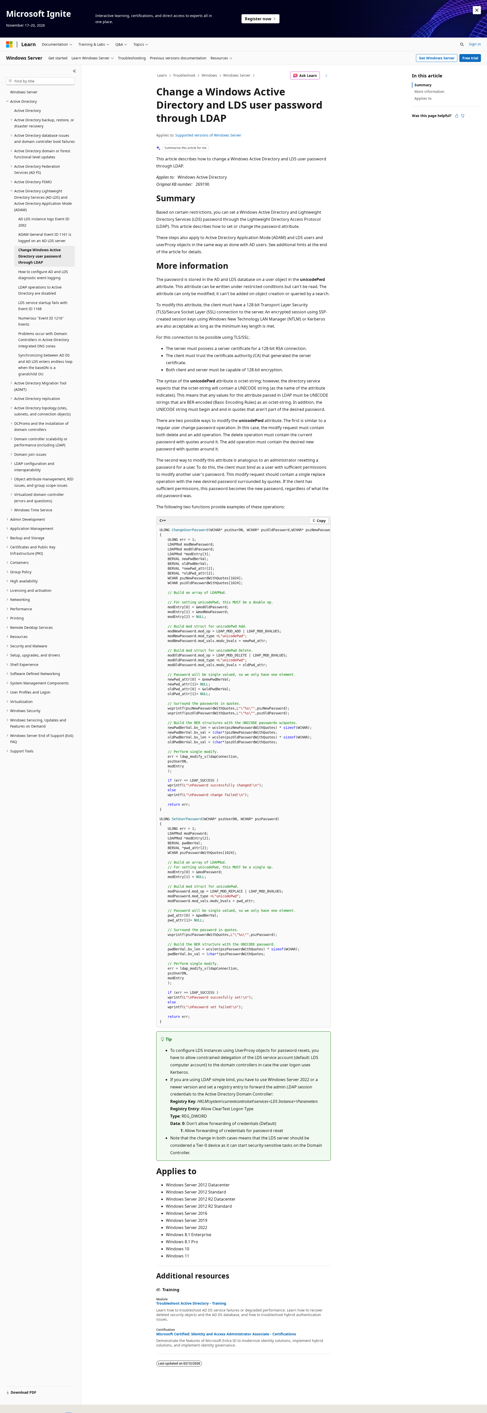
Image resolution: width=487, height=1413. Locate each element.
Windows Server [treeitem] (24, 92)
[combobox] (40, 81)
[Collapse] (74, 71)
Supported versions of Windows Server (208, 135)
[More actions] (326, 76)
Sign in (475, 44)
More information (429, 91)
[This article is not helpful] (463, 116)
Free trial (470, 58)
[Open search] (462, 44)
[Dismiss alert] (477, 10)
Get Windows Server (437, 58)
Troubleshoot (184, 75)
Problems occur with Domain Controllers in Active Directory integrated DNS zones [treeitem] (43, 339)
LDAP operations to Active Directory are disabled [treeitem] (40, 290)
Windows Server (237, 75)
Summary (422, 84)
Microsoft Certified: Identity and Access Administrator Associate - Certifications (226, 1334)
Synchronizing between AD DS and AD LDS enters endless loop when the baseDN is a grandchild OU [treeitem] (45, 364)
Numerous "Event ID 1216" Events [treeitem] (41, 321)
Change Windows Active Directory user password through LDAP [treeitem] (39, 256)
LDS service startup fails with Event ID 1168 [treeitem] (42, 305)
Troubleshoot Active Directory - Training (191, 1303)
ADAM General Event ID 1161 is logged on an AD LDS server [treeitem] (44, 237)
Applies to (422, 98)
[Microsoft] (9, 44)
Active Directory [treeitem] (27, 110)
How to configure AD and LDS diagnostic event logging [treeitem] (43, 274)
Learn (162, 75)
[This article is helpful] (457, 116)
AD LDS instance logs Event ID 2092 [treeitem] (43, 222)
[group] (243, 776)
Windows (209, 75)
